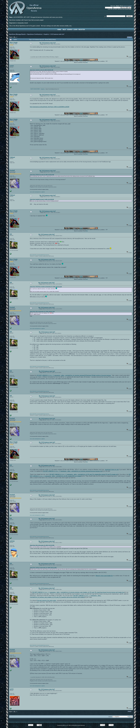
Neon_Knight (13, 42)
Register (81, 29)
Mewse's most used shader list (104, 575)
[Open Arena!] (10, 191)
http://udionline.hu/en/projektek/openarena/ (39, 254)
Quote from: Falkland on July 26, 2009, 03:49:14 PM (42, 174)
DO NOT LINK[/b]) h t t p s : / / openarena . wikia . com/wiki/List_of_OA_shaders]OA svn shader (80, 475)
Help (64, 29)
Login (75, 29)
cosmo (12, 65)
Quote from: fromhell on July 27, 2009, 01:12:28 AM (42, 199)
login (125, 5)
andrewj (12, 541)
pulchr (12, 689)
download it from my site (112, 469)
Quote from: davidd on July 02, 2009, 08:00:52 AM (41, 69)
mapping (42, 88)
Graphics (46, 34)
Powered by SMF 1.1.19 (62, 725)
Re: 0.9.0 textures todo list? (48, 43)
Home (59, 29)
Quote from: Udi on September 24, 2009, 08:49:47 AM (42, 311)
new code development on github (37, 191)
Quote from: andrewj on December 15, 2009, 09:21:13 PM (43, 567)
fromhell (12, 170)
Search (69, 29)
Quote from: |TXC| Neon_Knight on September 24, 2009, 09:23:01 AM (46, 286)
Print (129, 37)
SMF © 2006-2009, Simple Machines (77, 725)
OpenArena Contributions (34, 34)
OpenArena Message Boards (17, 34)
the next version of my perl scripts (46, 600)
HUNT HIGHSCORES (35, 88)
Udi (11, 234)
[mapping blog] (10, 87)
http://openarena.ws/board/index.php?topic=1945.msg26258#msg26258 (49, 107)
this (87, 62)
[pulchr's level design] (10, 708)
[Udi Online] (10, 254)
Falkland (12, 157)
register (130, 5)
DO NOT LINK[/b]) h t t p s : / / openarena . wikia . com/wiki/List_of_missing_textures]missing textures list (72, 471)
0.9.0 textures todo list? (57, 34)
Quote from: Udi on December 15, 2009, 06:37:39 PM (42, 545)
